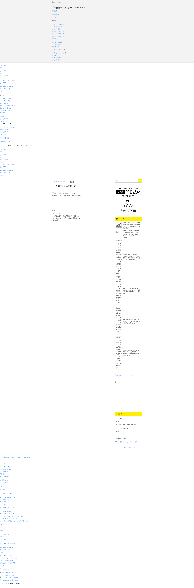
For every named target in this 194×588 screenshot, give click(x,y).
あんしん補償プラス (58, 34)
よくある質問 (56, 44)
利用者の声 (55, 47)
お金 (1, 67)
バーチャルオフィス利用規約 (9, 558)
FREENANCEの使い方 (6, 86)
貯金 (1, 78)
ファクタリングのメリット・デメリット (11, 516)
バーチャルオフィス (58, 36)
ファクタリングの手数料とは (8, 518)
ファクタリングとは (6, 511)
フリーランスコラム (6, 89)
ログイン (54, 17)
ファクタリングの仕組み (7, 514)
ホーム (2, 461)
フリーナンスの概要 (58, 24)
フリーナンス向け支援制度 (7, 544)
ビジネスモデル (56, 55)
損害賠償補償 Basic (5, 469)
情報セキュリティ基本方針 (7, 563)
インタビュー (4, 65)
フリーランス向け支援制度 (7, 80)
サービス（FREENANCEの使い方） (126, 424)
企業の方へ (55, 38)
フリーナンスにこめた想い (60, 53)
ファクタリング (4, 71)
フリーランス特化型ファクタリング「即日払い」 (14, 521)
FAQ (1, 486)
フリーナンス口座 (57, 26)
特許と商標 (55, 60)
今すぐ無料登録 (4, 138)
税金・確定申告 (4, 75)
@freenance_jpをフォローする (128, 442)
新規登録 (54, 11)
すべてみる (3, 83)
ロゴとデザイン (56, 57)
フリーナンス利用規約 (6, 556)
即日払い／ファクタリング (60, 31)
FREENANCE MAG (77, 7)
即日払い (2, 474)
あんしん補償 (56, 29)
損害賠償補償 (4, 471)
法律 (1, 91)
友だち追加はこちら (130, 447)
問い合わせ (55, 14)
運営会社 (2, 565)
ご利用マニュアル (57, 42)
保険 (1, 73)
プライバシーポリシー (6, 560)
